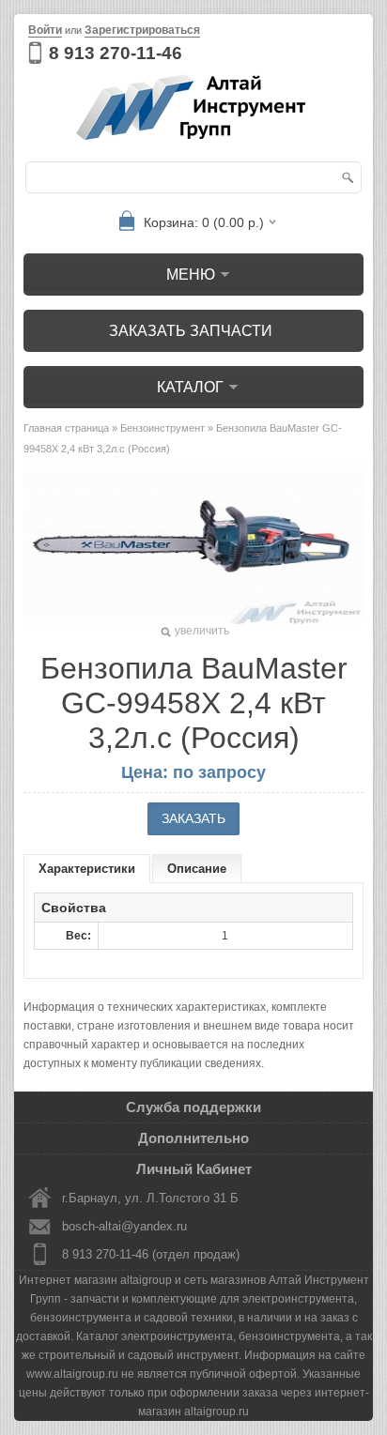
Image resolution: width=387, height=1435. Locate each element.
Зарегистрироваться (142, 30)
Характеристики (87, 869)
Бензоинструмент (162, 428)
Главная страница (66, 428)
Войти (45, 30)
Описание (196, 869)
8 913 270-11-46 (115, 53)
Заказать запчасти (190, 331)
